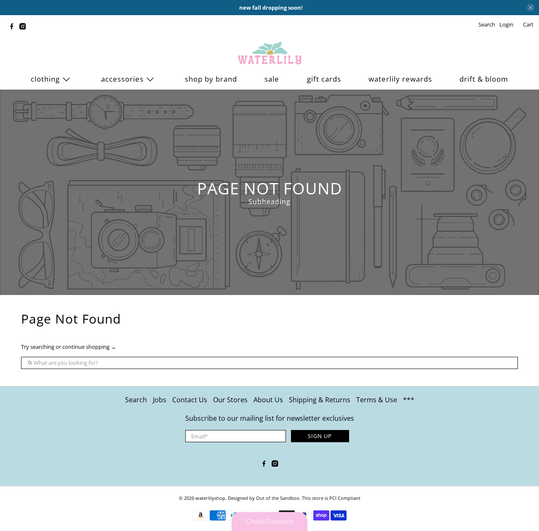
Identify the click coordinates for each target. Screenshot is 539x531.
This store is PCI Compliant (331, 498)
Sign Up (320, 436)
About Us (268, 399)
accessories (122, 79)
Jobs (159, 399)
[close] (530, 7)
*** (408, 399)
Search (136, 399)
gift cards (324, 79)
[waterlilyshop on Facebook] (13, 27)
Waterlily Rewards (400, 79)
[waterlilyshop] (269, 53)
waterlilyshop (210, 498)
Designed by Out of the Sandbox (263, 498)
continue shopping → (89, 346)
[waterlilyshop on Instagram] (24, 27)
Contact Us (189, 399)
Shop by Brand (211, 79)
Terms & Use (376, 399)
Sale (271, 79)
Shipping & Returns (319, 399)
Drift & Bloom (483, 79)
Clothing (45, 79)
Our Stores (230, 399)
